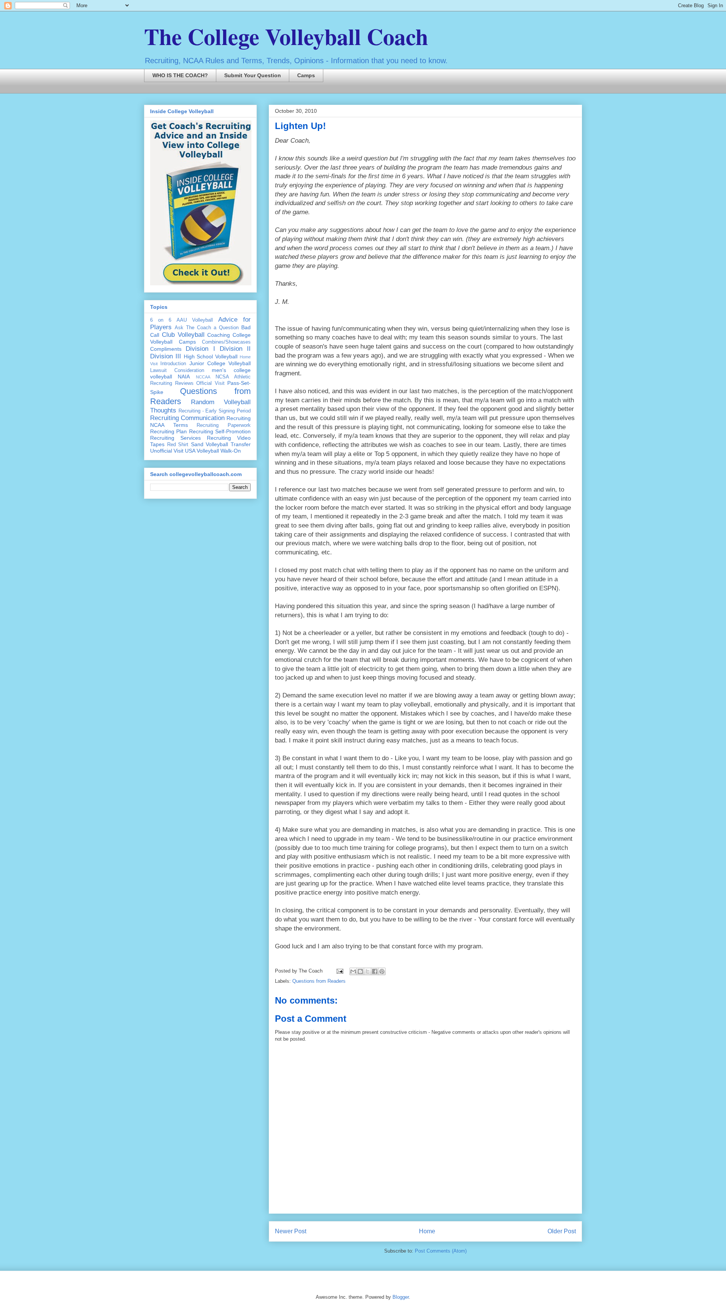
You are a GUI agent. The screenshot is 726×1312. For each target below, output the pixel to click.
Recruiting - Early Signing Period (214, 411)
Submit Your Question (252, 75)
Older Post (562, 1231)
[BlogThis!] (360, 971)
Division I (200, 348)
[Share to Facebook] (375, 971)
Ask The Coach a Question (207, 327)
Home (427, 1231)
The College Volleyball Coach (286, 36)
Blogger (400, 1297)
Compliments (166, 349)
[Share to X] (367, 971)
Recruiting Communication (187, 418)
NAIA (184, 377)
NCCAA (203, 377)
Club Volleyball (183, 334)
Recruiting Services (175, 438)
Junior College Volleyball (220, 363)
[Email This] (353, 971)
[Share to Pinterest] (382, 971)
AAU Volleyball (195, 320)
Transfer (241, 444)
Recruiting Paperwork (224, 425)
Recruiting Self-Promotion (220, 431)
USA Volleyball (202, 451)
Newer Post (290, 1231)
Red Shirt (178, 444)
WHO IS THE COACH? (180, 75)
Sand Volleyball (209, 444)
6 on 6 (160, 320)
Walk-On (230, 451)
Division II (235, 348)
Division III (165, 356)
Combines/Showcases (226, 342)
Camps (306, 75)
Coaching (218, 335)
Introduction (173, 363)
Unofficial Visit (166, 451)
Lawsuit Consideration (177, 370)
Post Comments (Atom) (441, 1251)
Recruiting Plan (168, 431)
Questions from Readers (319, 981)
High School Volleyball (211, 356)
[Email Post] (339, 971)
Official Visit (210, 383)
